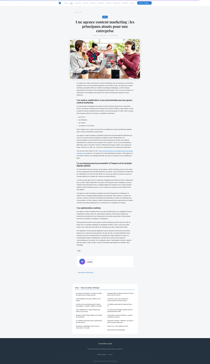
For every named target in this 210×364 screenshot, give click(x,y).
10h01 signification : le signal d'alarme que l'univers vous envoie (88, 310)
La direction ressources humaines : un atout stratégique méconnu (119, 316)
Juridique (108, 3)
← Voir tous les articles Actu (85, 272)
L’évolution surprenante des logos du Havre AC (119, 305)
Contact (110, 354)
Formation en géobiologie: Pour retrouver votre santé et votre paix (88, 327)
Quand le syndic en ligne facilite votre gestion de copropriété (89, 316)
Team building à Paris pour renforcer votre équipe (88, 299)
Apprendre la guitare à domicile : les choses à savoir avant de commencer (120, 321)
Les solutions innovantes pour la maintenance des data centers (89, 321)
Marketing (125, 3)
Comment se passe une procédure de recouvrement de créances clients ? (117, 299)
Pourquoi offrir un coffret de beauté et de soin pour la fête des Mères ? (120, 294)
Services (132, 3)
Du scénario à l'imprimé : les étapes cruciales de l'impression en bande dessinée (89, 294)
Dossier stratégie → (144, 3)
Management (116, 3)
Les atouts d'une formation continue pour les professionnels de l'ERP (120, 310)
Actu (71, 3)
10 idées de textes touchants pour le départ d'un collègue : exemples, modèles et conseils (89, 305)
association (78, 3)
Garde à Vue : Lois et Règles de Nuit (117, 326)
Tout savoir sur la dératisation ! (116, 330)
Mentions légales (101, 354)
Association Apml (105, 343)
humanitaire (101, 3)
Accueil (66, 3)
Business (85, 3)
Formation (93, 3)
